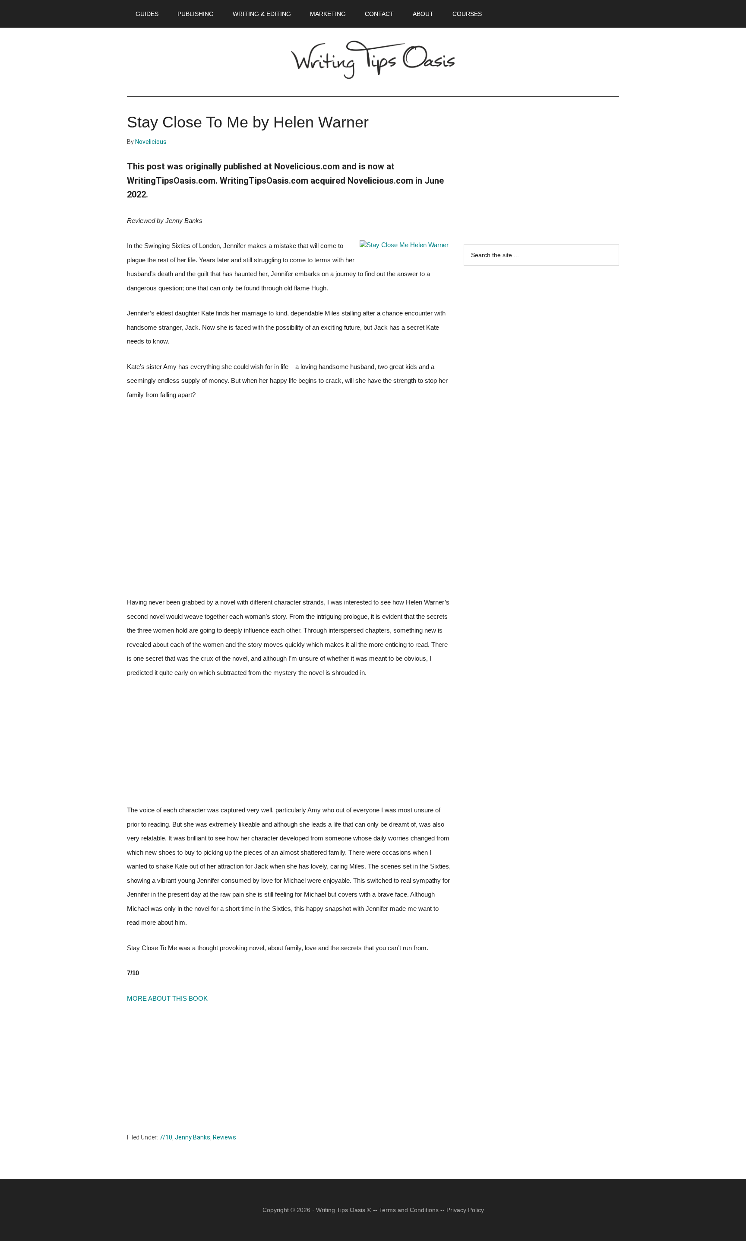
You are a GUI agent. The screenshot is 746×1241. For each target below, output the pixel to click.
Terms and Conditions (409, 1209)
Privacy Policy (465, 1209)
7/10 (165, 1137)
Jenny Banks (192, 1137)
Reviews (224, 1137)
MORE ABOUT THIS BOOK (167, 998)
